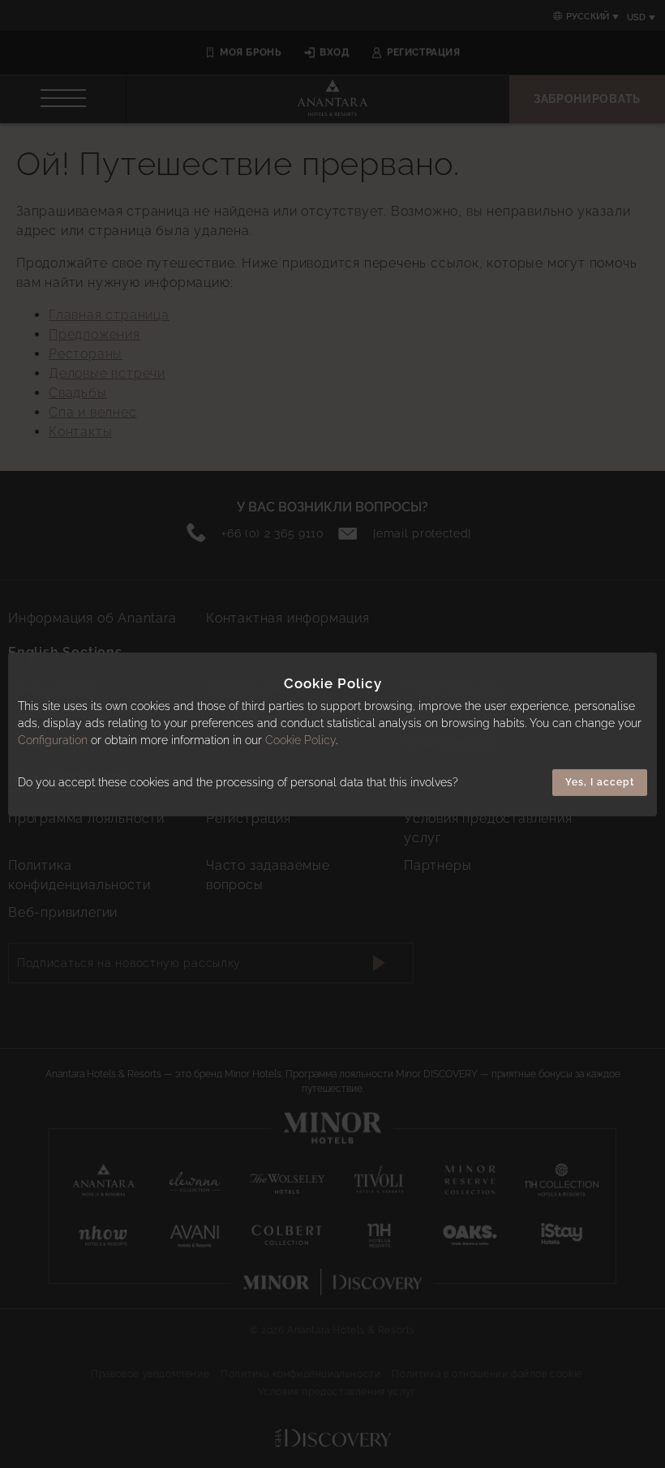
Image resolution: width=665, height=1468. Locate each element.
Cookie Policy (300, 740)
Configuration (53, 740)
